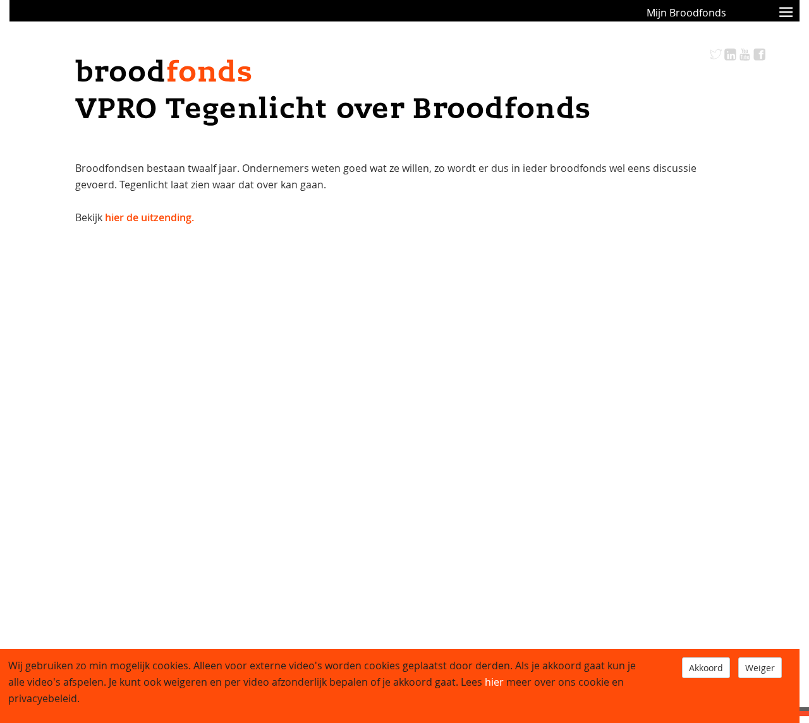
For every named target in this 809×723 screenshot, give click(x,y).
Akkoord (706, 668)
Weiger (760, 668)
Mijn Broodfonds (686, 13)
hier (494, 682)
